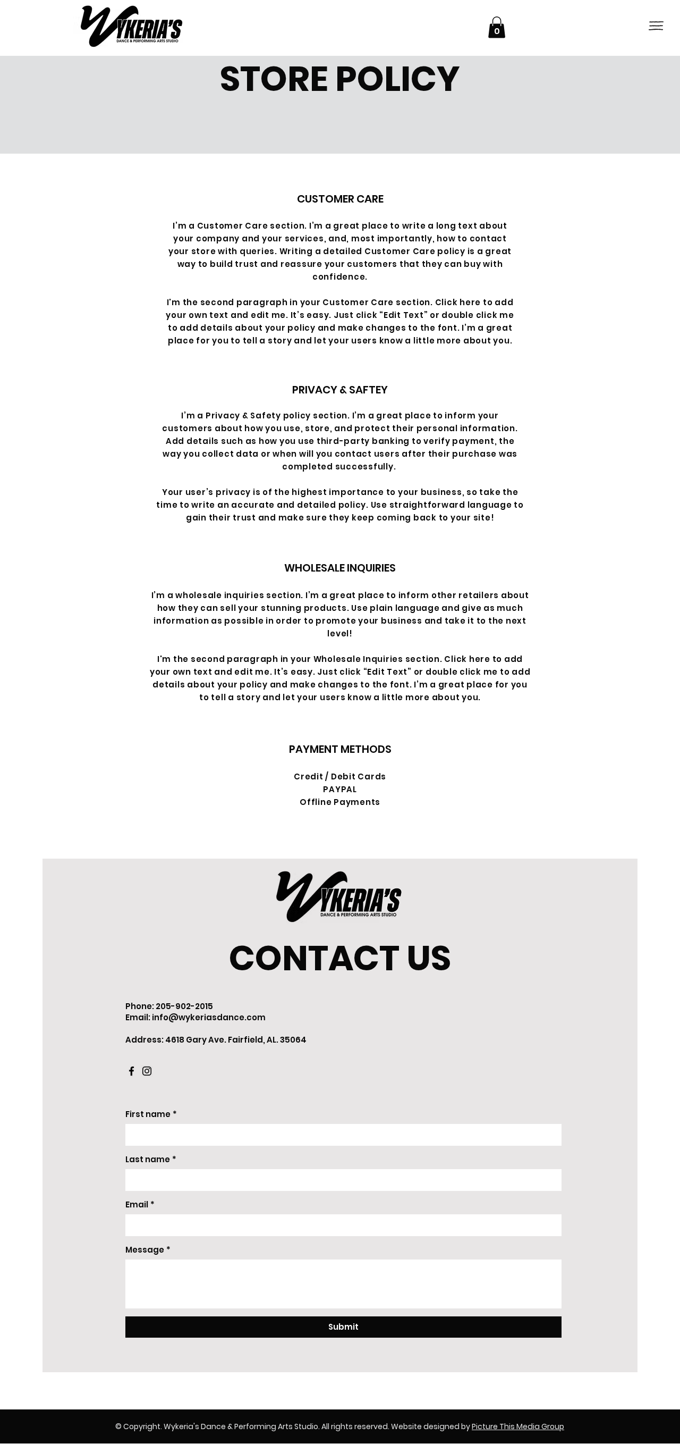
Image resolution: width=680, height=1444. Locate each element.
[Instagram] (147, 1071)
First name (151, 1114)
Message (148, 1249)
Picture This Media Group (518, 1426)
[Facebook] (131, 1071)
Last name (150, 1159)
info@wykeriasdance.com (209, 1017)
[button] (656, 25)
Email (140, 1204)
